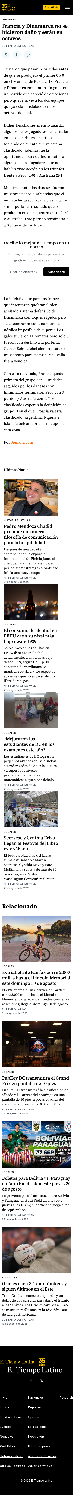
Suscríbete (51, 7)
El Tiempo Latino (14, 1009)
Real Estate (8, 1446)
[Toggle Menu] (67, 7)
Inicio (3, 1397)
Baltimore (9, 1277)
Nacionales (36, 1397)
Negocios (7, 1436)
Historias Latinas (11, 1456)
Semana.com (22, 442)
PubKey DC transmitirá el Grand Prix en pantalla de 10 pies (35, 1081)
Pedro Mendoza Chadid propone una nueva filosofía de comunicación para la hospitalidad (31, 534)
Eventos (5, 1426)
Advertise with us (40, 1465)
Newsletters (36, 1436)
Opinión (33, 1417)
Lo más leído (37, 1426)
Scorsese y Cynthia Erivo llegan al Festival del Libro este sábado (31, 843)
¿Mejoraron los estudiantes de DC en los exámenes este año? (29, 744)
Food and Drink (11, 1417)
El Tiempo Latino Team (18, 46)
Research (66, 1397)
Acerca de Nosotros (42, 1456)
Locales (10, 624)
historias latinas (17, 520)
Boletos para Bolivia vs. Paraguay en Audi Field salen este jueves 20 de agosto (36, 1183)
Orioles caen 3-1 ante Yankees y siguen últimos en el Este (34, 1286)
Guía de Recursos (12, 1465)
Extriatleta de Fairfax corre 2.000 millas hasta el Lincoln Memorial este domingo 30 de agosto (36, 977)
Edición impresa (39, 1446)
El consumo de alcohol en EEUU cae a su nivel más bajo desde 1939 (30, 636)
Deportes (9, 19)
